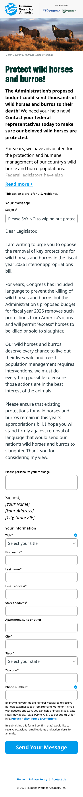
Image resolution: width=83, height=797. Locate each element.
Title (41, 535)
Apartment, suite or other (23, 620)
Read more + (19, 184)
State (9, 653)
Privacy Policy (38, 779)
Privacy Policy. (20, 718)
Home (21, 779)
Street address (15, 603)
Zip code (11, 670)
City (8, 636)
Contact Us (59, 779)
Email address (15, 586)
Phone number (41, 687)
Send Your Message (41, 747)
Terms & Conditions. (44, 718)
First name (12, 552)
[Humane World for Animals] (19, 9)
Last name (12, 569)
